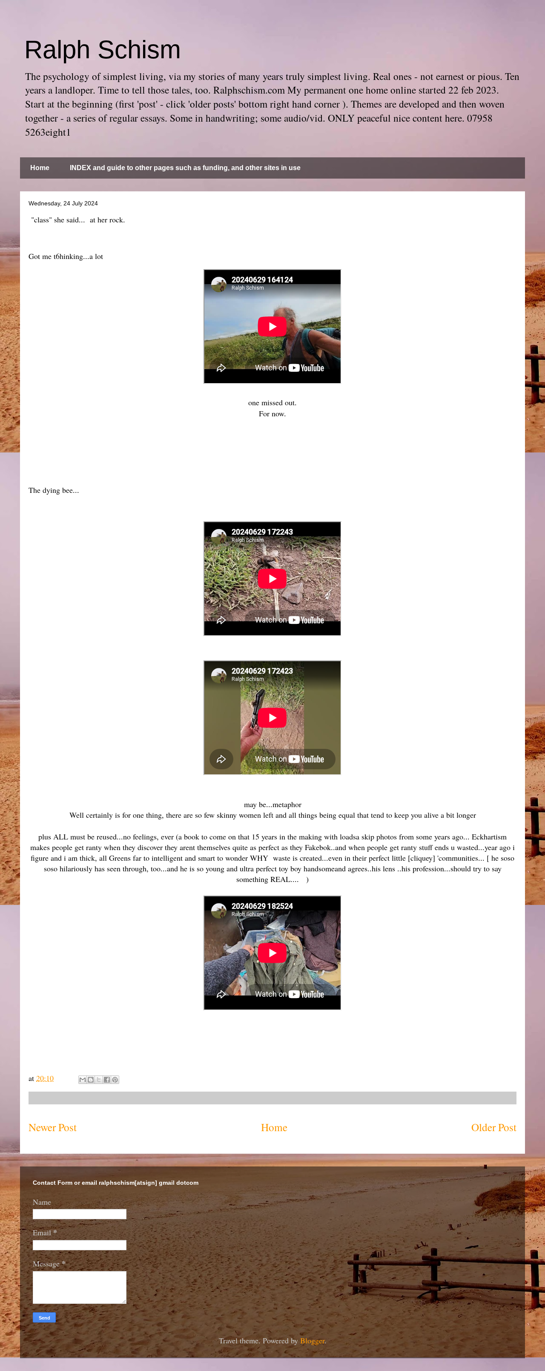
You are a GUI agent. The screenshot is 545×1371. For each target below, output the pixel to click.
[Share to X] (99, 1079)
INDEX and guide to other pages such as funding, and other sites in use (185, 167)
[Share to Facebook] (107, 1079)
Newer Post (53, 1127)
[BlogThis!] (90, 1079)
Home (39, 167)
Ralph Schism (102, 49)
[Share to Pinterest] (115, 1079)
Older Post (493, 1127)
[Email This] (82, 1079)
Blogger (312, 1340)
